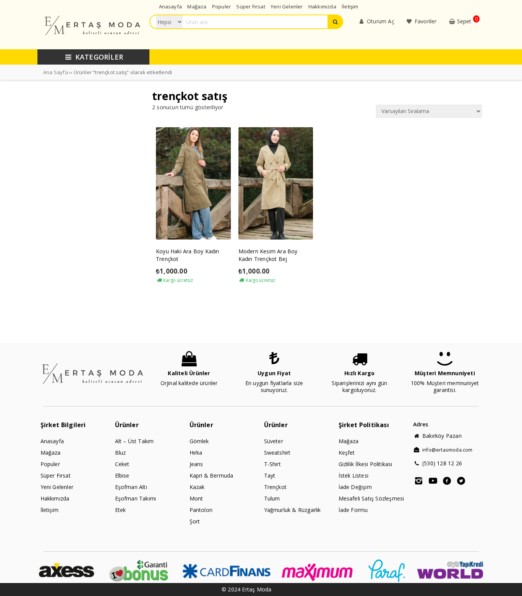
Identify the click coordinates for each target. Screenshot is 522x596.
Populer (50, 464)
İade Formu (353, 509)
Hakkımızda (55, 498)
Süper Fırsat (56, 475)
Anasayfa (52, 441)
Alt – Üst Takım (134, 441)
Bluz (120, 452)
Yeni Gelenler (57, 487)
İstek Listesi (354, 475)
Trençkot (275, 487)
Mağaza (51, 452)
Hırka (196, 452)
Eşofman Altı (131, 487)
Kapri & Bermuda (211, 475)
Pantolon (201, 509)
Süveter (273, 441)
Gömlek (199, 441)
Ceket (122, 464)
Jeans (196, 464)
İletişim (50, 509)
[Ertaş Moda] (93, 42)
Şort (195, 521)
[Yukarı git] (508, 582)
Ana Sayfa (55, 72)
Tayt (270, 475)
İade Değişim (355, 487)
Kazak (197, 487)
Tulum (272, 498)
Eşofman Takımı (135, 498)
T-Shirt (272, 464)
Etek (120, 509)
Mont (196, 498)
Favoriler (425, 21)
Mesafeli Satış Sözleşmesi (371, 498)
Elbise (122, 475)
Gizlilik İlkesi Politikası (365, 464)
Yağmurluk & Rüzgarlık (292, 509)
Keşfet (347, 452)
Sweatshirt (277, 452)
